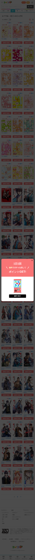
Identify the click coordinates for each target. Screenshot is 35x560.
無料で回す (17, 296)
